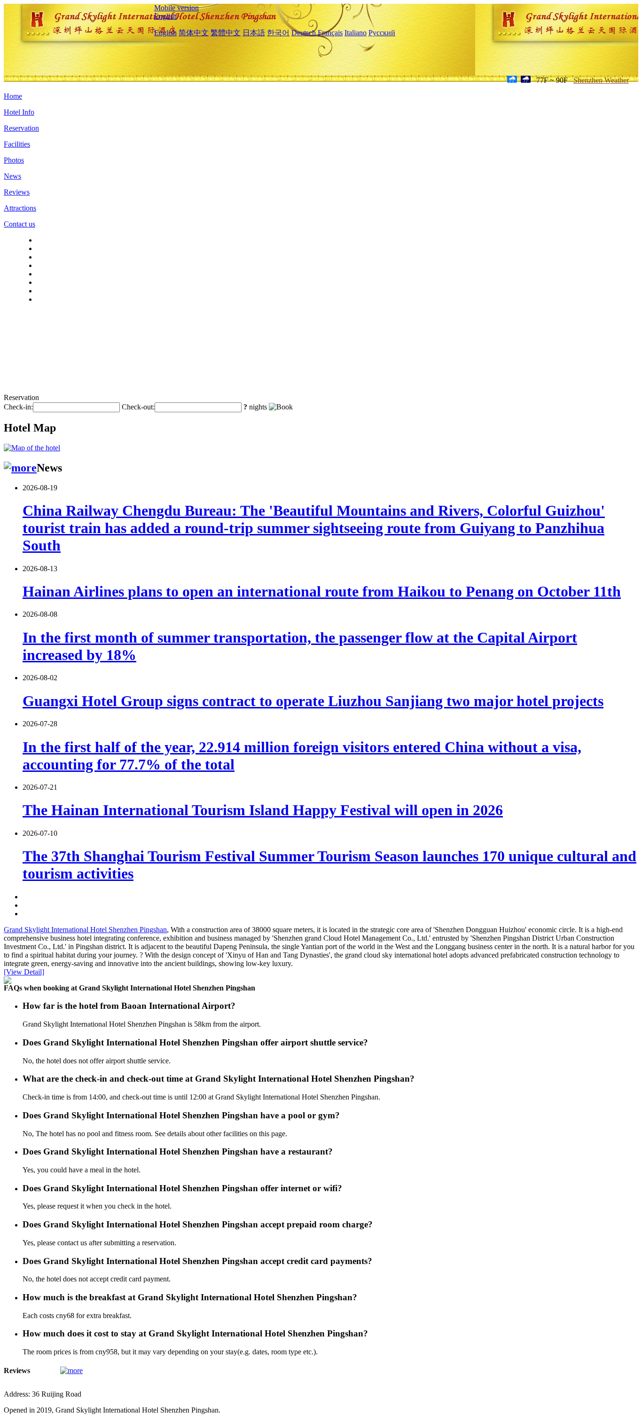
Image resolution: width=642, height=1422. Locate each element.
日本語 (254, 33)
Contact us (19, 224)
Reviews (17, 192)
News (12, 176)
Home (13, 96)
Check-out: (138, 407)
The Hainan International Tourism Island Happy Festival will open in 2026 (263, 809)
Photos (14, 160)
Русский (381, 33)
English (165, 16)
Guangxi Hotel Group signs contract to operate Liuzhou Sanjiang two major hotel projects (313, 700)
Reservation (21, 128)
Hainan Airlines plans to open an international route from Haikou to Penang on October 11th (322, 591)
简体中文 (194, 33)
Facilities (17, 144)
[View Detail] (24, 972)
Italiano (355, 33)
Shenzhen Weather (601, 80)
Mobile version (176, 8)
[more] (20, 468)
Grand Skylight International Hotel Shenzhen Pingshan (85, 930)
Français (330, 33)
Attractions (20, 208)
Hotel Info (19, 112)
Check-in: (18, 407)
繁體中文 (226, 33)
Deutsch (303, 33)
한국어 (278, 33)
